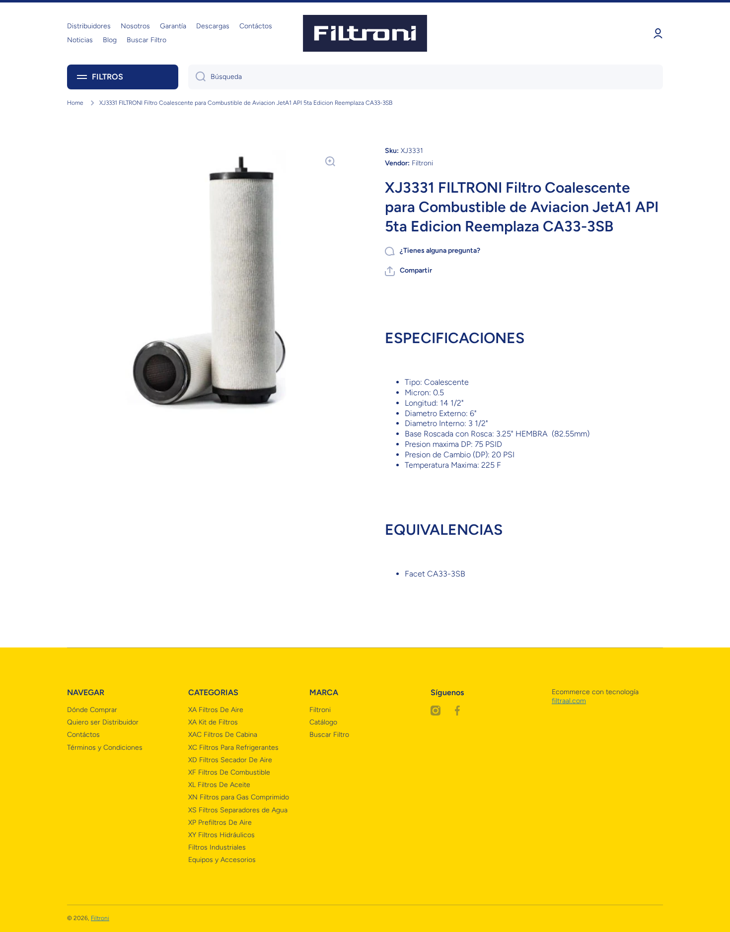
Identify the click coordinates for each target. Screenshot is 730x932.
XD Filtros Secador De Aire (230, 760)
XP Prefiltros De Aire (220, 822)
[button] (408, 271)
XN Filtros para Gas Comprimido (238, 797)
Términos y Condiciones (105, 747)
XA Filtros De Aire (215, 710)
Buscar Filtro (329, 734)
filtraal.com (569, 701)
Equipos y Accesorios (222, 860)
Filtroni (320, 710)
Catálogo (323, 722)
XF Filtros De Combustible (229, 772)
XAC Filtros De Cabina (222, 734)
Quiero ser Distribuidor (103, 722)
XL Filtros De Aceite (219, 785)
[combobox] (425, 77)
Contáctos (83, 734)
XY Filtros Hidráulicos (221, 835)
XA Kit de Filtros (213, 722)
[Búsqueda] (197, 77)
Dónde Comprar (92, 710)
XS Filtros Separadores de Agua (238, 810)
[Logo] (365, 33)
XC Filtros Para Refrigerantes (233, 747)
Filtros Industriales (217, 847)
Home (75, 102)
